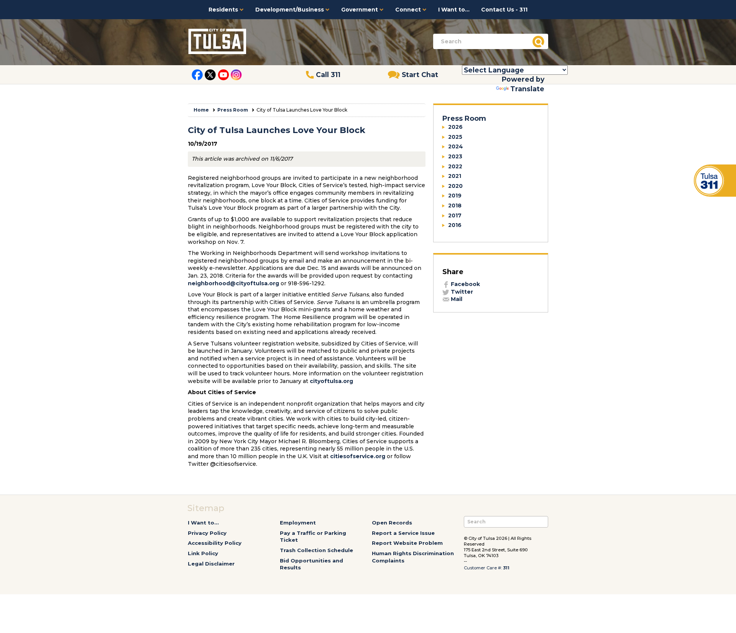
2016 (455, 225)
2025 (455, 136)
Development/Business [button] (290, 9)
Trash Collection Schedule (316, 550)
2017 (455, 215)
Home (201, 110)
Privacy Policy (207, 533)
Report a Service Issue (403, 533)
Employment (298, 523)
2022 (455, 166)
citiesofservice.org (357, 456)
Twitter (461, 291)
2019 (455, 195)
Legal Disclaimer (211, 564)
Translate (527, 89)
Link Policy (203, 553)
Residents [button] (224, 9)
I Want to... (454, 9)
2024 (455, 146)
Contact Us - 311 (504, 9)
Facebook (464, 284)
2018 (455, 205)
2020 (455, 186)
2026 (455, 126)
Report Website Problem (407, 543)
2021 (454, 176)
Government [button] (360, 9)
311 (506, 568)
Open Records (392, 523)
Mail (455, 299)
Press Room (232, 110)
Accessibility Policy (215, 543)
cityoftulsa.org (331, 381)
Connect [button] (408, 9)
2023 (455, 156)
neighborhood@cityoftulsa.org (233, 283)
